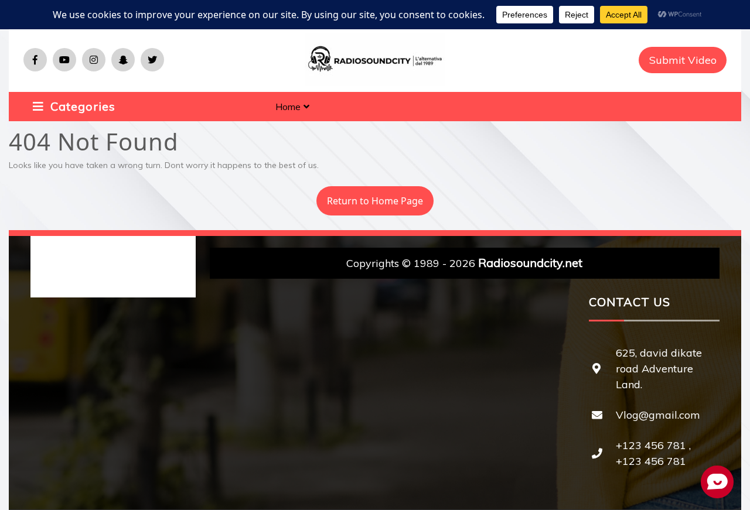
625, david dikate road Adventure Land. (659, 368)
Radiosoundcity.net (530, 262)
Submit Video (683, 60)
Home (288, 106)
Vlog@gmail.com (658, 415)
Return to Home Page (369, 196)
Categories (81, 106)
